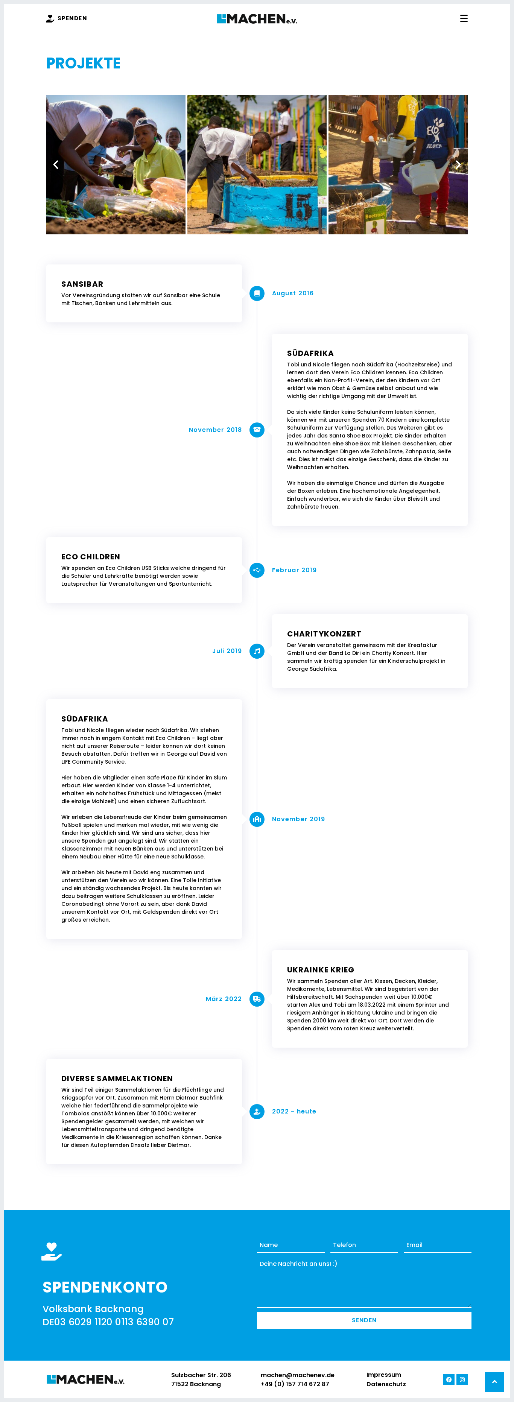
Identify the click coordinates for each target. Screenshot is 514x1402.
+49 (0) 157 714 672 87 (295, 1384)
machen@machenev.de (298, 1375)
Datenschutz (386, 1384)
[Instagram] (462, 1379)
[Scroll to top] (494, 1382)
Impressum (383, 1374)
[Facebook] (449, 1379)
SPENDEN (72, 18)
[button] (55, 164)
